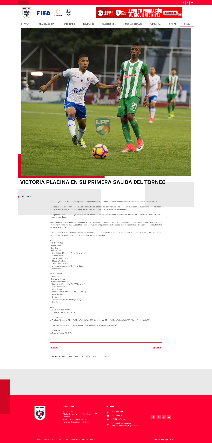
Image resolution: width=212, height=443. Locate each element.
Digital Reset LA (170, 440)
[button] (67, 356)
